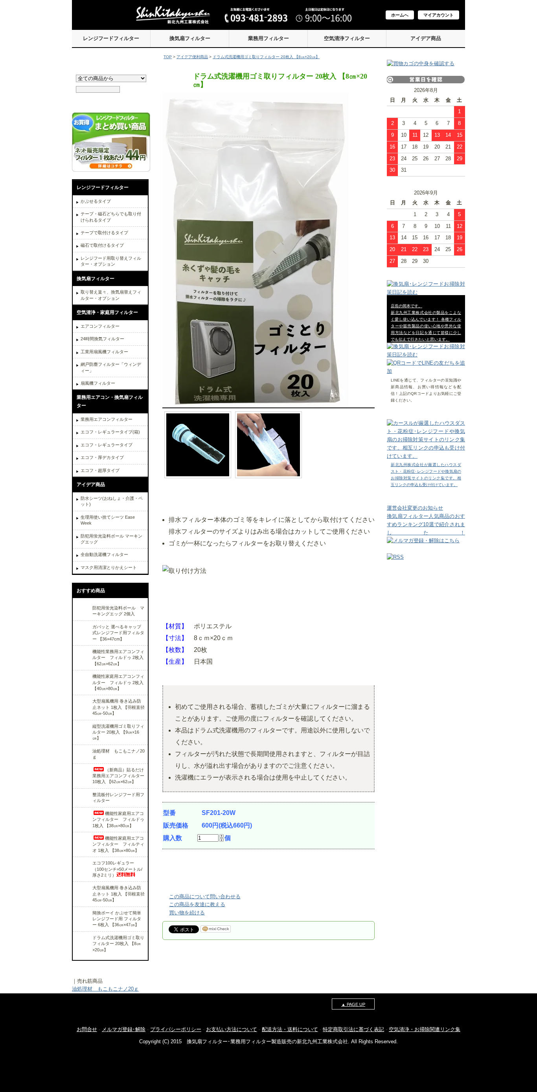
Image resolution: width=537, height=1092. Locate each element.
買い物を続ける (187, 913)
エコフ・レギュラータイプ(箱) (110, 431)
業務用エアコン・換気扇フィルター (110, 401)
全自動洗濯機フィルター (104, 554)
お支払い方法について (231, 1029)
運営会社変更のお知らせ (415, 508)
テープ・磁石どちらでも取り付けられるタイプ (111, 216)
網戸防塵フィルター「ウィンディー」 (111, 367)
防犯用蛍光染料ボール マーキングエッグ (111, 539)
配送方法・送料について (290, 1029)
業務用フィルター (268, 38)
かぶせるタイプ (96, 201)
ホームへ (399, 15)
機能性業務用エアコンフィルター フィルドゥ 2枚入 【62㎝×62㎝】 (118, 657)
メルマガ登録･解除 (123, 1029)
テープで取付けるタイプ (104, 232)
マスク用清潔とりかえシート (109, 567)
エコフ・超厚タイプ (100, 470)
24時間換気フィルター (102, 338)
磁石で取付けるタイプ (102, 245)
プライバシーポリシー (175, 1029)
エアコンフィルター (100, 326)
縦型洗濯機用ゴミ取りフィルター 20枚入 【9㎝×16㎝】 (118, 732)
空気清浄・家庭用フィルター (107, 312)
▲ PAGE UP (353, 1004)
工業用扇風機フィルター (104, 351)
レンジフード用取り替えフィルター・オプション (111, 261)
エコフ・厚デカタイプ (102, 457)
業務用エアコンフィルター (106, 419)
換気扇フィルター (189, 38)
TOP (168, 57)
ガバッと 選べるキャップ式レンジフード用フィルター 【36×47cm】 (118, 632)
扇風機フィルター (98, 383)
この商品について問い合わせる (205, 896)
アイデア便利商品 (192, 57)
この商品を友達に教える (197, 904)
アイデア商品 (425, 38)
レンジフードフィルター (111, 38)
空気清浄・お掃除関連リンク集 (424, 1029)
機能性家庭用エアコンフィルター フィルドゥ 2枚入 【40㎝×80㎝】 (118, 682)
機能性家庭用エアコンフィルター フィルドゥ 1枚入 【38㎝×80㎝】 (118, 819)
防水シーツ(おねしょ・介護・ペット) (112, 501)
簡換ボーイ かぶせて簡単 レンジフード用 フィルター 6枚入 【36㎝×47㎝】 (116, 918)
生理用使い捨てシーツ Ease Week (108, 520)
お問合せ (87, 1029)
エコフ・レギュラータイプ (106, 444)
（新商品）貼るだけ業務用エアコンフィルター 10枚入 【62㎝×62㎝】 (118, 775)
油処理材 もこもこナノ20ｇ (105, 989)
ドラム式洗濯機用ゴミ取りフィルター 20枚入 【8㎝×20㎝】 (118, 943)
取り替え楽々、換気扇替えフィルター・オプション (111, 295)
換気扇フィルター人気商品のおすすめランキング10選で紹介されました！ (426, 524)
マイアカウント (438, 15)
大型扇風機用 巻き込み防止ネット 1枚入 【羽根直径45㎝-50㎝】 (118, 707)
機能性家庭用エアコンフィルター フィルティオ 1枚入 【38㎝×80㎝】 (118, 844)
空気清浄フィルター (347, 38)
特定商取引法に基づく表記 (353, 1029)
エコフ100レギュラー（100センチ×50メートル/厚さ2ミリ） (117, 869)
